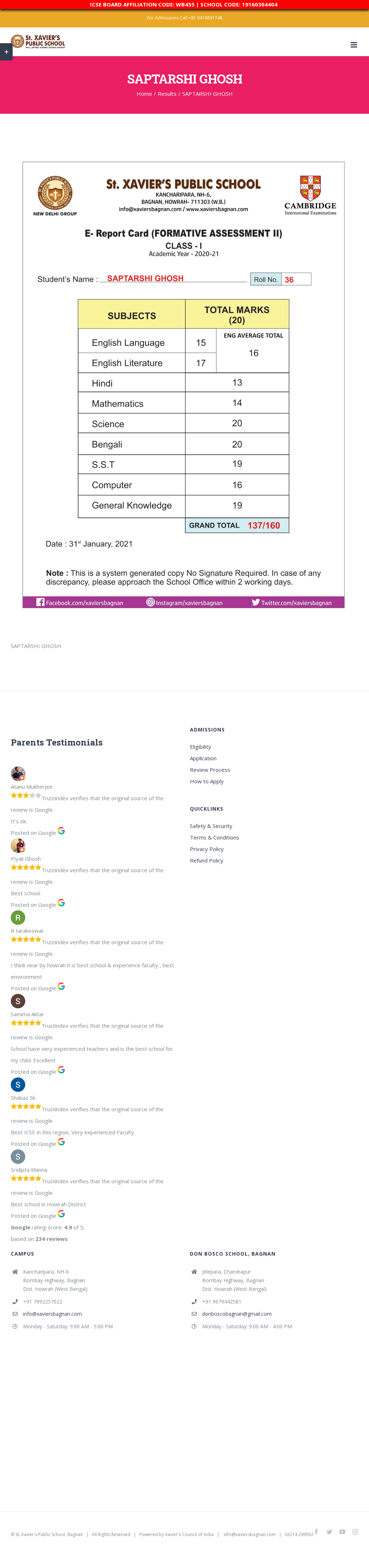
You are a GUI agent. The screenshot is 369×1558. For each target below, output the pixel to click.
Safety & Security (211, 825)
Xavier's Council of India (189, 1534)
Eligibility (200, 746)
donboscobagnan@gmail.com (237, 1313)
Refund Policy (206, 860)
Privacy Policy (207, 848)
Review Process (210, 769)
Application (203, 758)
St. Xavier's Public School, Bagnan (49, 1534)
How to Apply (207, 781)
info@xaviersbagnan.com (52, 1313)
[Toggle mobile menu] (354, 45)
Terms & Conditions (214, 837)
